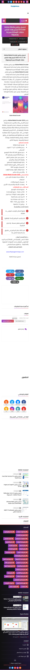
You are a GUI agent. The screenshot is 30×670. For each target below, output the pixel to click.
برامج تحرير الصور (7, 559)
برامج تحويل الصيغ (9, 566)
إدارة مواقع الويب (8, 532)
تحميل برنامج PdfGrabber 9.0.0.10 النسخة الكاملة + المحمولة (12, 494)
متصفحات (23, 587)
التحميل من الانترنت (21, 535)
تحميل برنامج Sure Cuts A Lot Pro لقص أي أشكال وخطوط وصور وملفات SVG (15, 633)
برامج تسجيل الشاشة (21, 569)
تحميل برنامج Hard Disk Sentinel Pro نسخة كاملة (11, 477)
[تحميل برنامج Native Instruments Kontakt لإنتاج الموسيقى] (25, 599)
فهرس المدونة (22, 649)
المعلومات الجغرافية (21, 539)
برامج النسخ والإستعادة (20, 556)
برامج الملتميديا (9, 552)
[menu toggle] (27, 2)
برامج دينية (10, 573)
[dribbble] (16, 2)
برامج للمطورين (8, 576)
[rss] (14, 2)
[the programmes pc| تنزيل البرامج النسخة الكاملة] (15, 6)
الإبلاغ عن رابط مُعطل (21, 652)
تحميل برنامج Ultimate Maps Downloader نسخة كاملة (13, 502)
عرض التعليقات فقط (20, 321)
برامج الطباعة (12, 549)
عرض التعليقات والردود (7, 321)
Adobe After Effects (13, 127)
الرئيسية (23, 21)
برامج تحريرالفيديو (22, 566)
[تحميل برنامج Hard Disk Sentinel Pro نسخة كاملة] (25, 476)
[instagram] (24, 2)
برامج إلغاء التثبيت (21, 552)
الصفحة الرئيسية (22, 42)
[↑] (15, 660)
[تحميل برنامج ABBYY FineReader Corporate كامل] (25, 510)
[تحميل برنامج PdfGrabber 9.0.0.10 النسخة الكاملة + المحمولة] (25, 493)
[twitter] (11, 2)
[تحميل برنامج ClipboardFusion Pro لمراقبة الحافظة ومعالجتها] (25, 607)
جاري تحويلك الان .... (21, 656)
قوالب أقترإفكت (8, 583)
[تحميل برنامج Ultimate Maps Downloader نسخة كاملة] (25, 501)
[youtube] (19, 2)
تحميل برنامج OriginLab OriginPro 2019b (12, 485)
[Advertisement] (15, 360)
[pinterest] (21, 2)
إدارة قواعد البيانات (21, 532)
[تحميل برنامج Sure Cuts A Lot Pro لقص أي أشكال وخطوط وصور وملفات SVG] (15, 624)
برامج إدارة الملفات (21, 542)
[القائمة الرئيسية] (4, 20)
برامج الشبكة (12, 545)
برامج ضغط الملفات (21, 576)
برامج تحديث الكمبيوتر (21, 559)
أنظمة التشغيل (8, 539)
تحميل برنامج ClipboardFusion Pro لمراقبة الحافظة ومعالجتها (12, 608)
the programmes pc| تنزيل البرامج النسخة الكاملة (15, 665)
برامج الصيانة (23, 549)
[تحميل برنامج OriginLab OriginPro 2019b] (25, 484)
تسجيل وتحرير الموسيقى (20, 580)
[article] (15, 291)
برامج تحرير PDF (8, 563)
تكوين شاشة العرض (21, 583)
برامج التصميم (13, 42)
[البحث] (3, 2)
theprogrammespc (23, 637)
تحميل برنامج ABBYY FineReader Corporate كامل (12, 511)
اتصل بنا (24, 645)
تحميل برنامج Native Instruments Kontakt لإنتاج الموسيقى (12, 600)
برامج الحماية (23, 545)
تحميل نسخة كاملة (15, 256)
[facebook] (8, 2)
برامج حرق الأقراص (21, 573)
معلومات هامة (13, 587)
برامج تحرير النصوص (21, 563)
